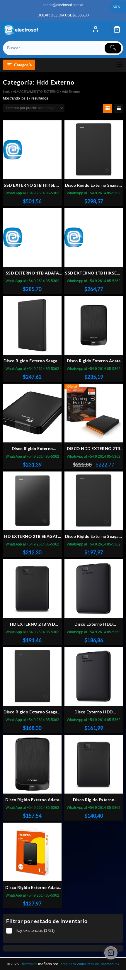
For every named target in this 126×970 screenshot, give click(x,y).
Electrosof (27, 964)
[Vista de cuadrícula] (107, 108)
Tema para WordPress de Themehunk (89, 964)
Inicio (6, 91)
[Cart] (116, 29)
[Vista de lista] (118, 108)
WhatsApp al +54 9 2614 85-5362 (32, 193)
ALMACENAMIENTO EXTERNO (36, 91)
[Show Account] (95, 29)
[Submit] (113, 48)
